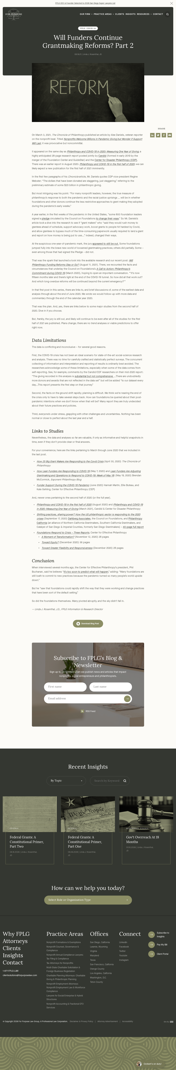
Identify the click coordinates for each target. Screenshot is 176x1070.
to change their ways (107, 218)
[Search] (124, 780)
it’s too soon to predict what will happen (86, 572)
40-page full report (133, 527)
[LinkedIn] (152, 135)
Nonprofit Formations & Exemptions (63, 942)
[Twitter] (158, 135)
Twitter (122, 951)
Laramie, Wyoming (99, 947)
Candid (102, 156)
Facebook (124, 947)
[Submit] (127, 699)
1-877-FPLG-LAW (10, 971)
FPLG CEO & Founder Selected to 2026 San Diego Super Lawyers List (85, 3)
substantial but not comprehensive (94, 376)
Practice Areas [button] (103, 14)
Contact (158, 14)
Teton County (96, 982)
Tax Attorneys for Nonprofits (59, 963)
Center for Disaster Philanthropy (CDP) (116, 160)
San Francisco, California (102, 965)
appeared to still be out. (105, 244)
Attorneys (15, 941)
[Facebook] (164, 135)
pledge (46, 218)
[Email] (169, 135)
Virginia (93, 951)
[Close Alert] (171, 3)
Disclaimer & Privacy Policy (81, 1021)
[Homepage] (14, 14)
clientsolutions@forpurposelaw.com (20, 975)
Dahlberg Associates (79, 518)
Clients (119, 14)
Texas (93, 960)
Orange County (97, 969)
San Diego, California (100, 942)
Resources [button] (143, 14)
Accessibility (127, 1021)
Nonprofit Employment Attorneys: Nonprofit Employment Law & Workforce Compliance (65, 988)
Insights (131, 14)
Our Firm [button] (85, 14)
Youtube (123, 956)
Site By (166, 1022)
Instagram (124, 960)
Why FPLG (16, 934)
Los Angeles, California (101, 973)
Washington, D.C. (98, 978)
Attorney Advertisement (107, 1021)
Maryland (94, 956)
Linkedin (123, 942)
